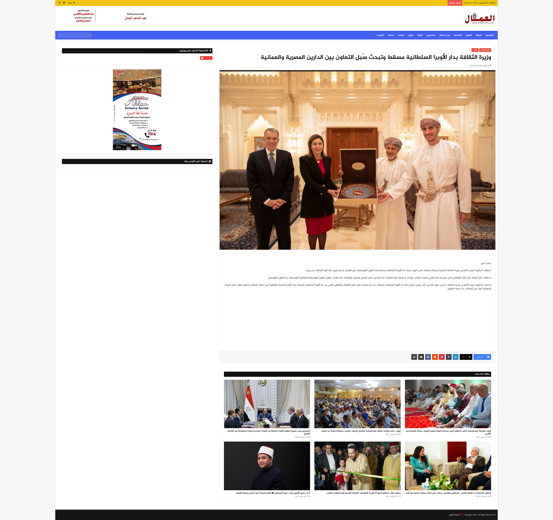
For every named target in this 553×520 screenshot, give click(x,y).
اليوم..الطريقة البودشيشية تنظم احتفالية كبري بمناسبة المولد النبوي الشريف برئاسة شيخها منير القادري (448, 432)
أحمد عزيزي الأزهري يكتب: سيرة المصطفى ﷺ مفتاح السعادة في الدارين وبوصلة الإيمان (273, 493)
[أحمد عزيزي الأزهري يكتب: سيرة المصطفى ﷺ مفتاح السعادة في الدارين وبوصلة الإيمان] (267, 466)
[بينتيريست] (442, 357)
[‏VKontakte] (428, 357)
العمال (469, 35)
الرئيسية (490, 35)
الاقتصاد (458, 35)
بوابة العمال (454, 515)
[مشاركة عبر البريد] (421, 357)
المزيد (381, 35)
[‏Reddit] (435, 357)
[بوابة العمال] (480, 18)
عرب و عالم (445, 35)
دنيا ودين (431, 35)
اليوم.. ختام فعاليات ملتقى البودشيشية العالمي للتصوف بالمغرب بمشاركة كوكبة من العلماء (361, 431)
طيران (410, 35)
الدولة (479, 35)
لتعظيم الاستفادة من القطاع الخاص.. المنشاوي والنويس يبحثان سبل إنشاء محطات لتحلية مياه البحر (448, 493)
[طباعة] (414, 357)
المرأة (420, 35)
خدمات (391, 35)
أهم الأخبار (485, 50)
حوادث (401, 35)
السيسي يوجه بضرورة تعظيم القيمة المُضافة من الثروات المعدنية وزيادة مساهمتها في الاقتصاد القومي (268, 432)
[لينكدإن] (456, 357)
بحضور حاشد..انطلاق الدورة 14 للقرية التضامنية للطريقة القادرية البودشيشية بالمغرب (363, 493)
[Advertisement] (357, 322)
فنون (475, 50)
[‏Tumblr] (449, 357)
